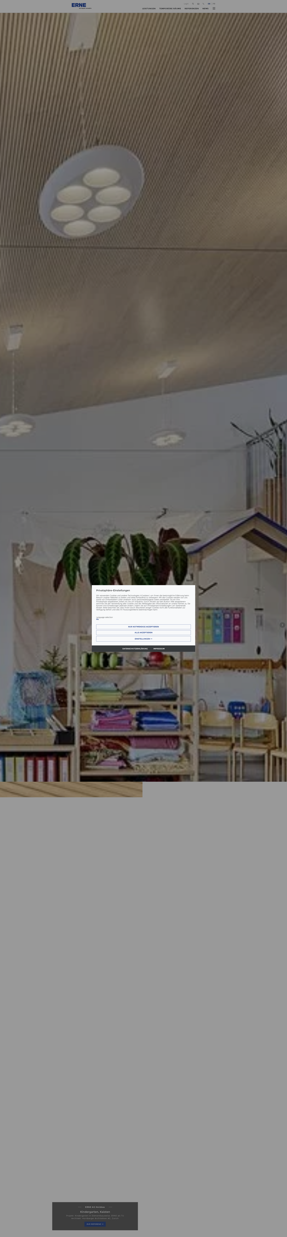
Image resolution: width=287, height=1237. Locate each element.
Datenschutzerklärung (135, 649)
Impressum (159, 649)
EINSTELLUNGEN (142, 639)
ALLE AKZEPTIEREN (143, 633)
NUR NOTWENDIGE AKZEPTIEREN (143, 627)
